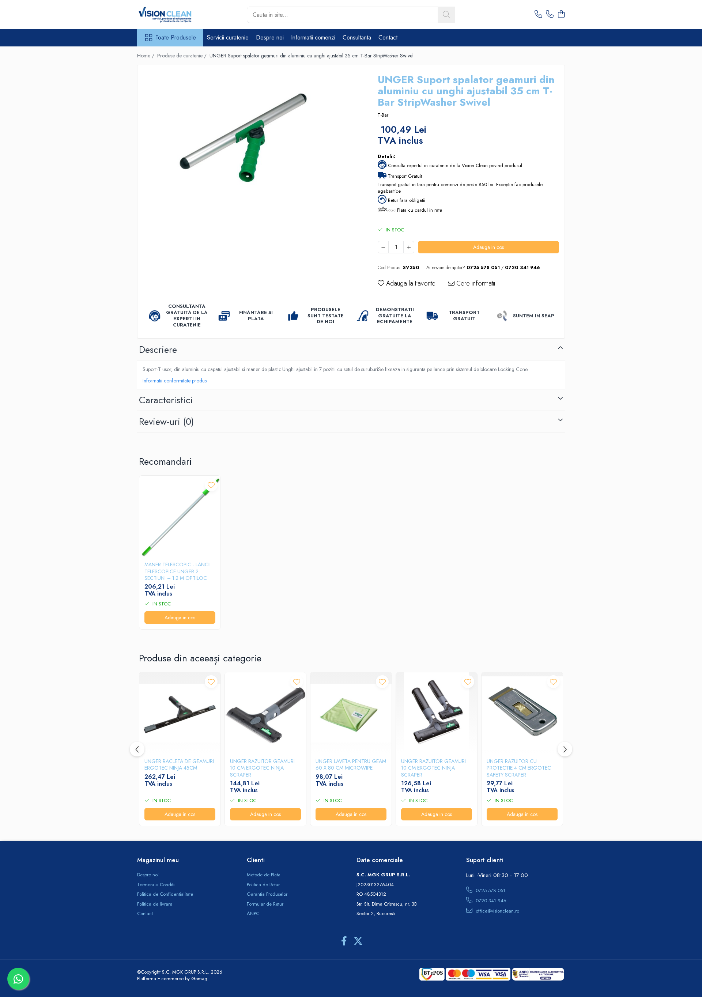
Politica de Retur (263, 884)
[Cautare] (446, 15)
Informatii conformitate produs (175, 380)
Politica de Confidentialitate (165, 894)
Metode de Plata (263, 875)
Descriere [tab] (158, 349)
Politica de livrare (154, 904)
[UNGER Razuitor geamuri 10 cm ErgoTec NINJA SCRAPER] (265, 713)
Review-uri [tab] (166, 421)
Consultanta (357, 37)
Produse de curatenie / (182, 55)
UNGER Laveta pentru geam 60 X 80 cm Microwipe (351, 764)
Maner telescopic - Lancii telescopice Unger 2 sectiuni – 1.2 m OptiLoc (177, 571)
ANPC (253, 913)
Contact (387, 37)
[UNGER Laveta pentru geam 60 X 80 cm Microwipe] (351, 713)
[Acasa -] (173, 14)
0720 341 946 (490, 900)
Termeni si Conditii (156, 884)
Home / (146, 55)
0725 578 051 (489, 890)
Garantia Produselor (267, 894)
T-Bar (383, 115)
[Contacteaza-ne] (538, 14)
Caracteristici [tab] (166, 400)
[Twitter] (358, 941)
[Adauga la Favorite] (211, 485)
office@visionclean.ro (496, 910)
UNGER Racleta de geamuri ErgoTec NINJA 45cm (179, 764)
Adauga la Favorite (409, 283)
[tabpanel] (251, 142)
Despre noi (270, 37)
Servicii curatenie (228, 37)
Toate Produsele (175, 38)
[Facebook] (343, 941)
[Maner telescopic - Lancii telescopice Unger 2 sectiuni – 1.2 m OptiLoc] (179, 516)
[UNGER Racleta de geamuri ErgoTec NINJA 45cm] (179, 713)
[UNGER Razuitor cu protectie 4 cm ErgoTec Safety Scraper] (522, 713)
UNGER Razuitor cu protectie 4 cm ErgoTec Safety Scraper (519, 768)
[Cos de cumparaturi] (561, 14)
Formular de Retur (265, 904)
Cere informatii (474, 283)
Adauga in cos (488, 247)
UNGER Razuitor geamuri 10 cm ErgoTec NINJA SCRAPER (262, 768)
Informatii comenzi (313, 37)
